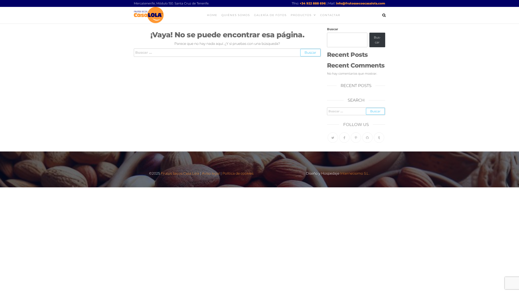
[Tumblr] (379, 137)
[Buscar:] (227, 52)
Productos (301, 15)
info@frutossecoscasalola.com (360, 3)
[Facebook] (344, 137)
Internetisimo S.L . (355, 173)
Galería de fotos (270, 15)
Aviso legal (211, 173)
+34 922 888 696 (313, 3)
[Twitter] (333, 137)
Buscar (332, 29)
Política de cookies (237, 173)
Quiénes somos (235, 15)
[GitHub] (367, 137)
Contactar (330, 15)
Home (212, 15)
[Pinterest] (356, 137)
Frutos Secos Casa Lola (179, 173)
